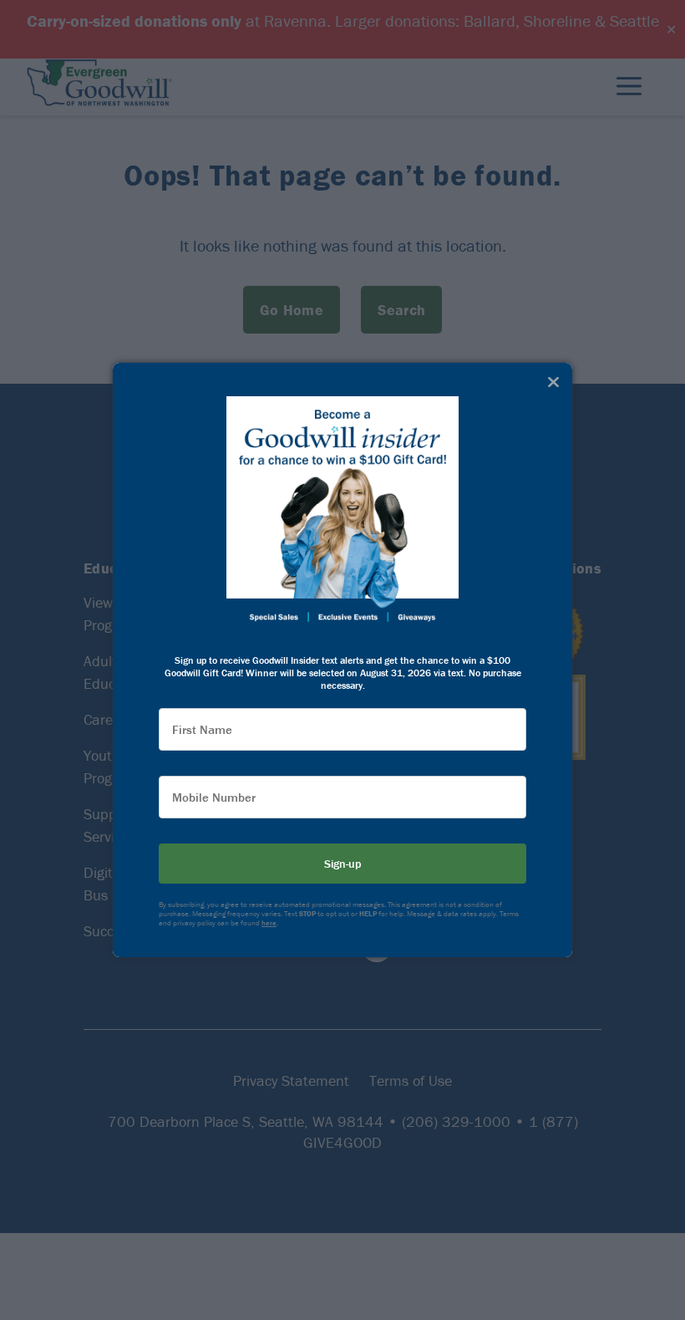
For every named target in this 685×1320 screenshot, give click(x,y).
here (269, 923)
